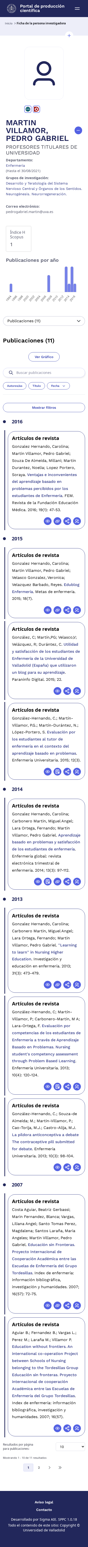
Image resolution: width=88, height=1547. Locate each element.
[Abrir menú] (77, 8)
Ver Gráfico (44, 357)
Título (37, 386)
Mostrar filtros (44, 407)
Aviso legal (44, 1502)
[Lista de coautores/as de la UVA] (77, 521)
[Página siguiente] (49, 1467)
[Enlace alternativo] (57, 521)
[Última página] (60, 1467)
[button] (69, 35)
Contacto (44, 1510)
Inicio (8, 23)
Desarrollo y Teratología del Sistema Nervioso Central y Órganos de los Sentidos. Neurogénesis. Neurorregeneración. (44, 188)
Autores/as (14, 386)
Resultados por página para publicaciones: (18, 1447)
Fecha (55, 386)
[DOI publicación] (57, 772)
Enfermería (15, 165)
